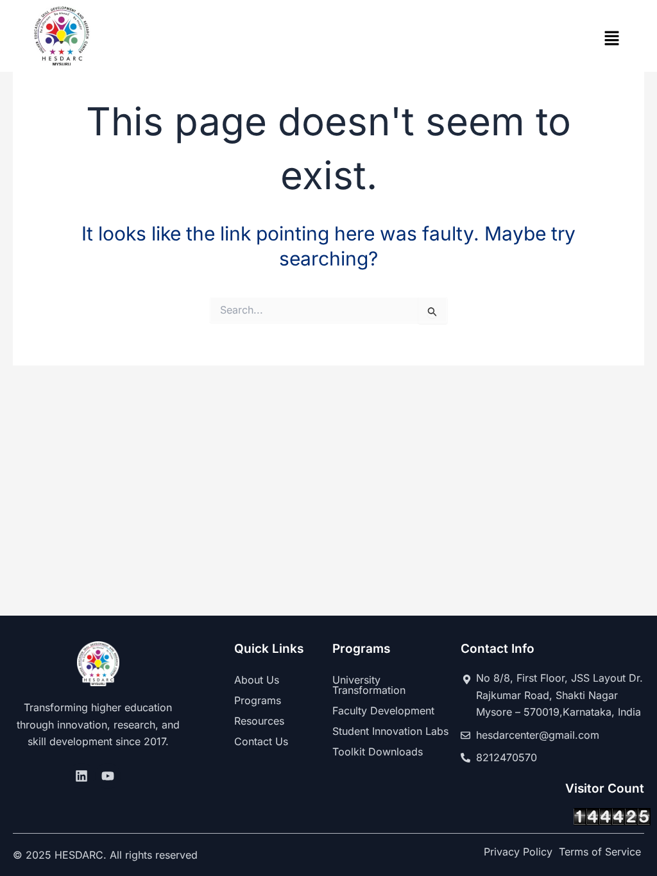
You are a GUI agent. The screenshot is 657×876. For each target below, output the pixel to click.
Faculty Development (383, 710)
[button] (612, 39)
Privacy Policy (518, 852)
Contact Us (261, 741)
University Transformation (368, 684)
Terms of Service (600, 852)
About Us (256, 679)
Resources (259, 720)
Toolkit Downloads (377, 751)
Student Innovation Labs (390, 731)
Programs (257, 700)
